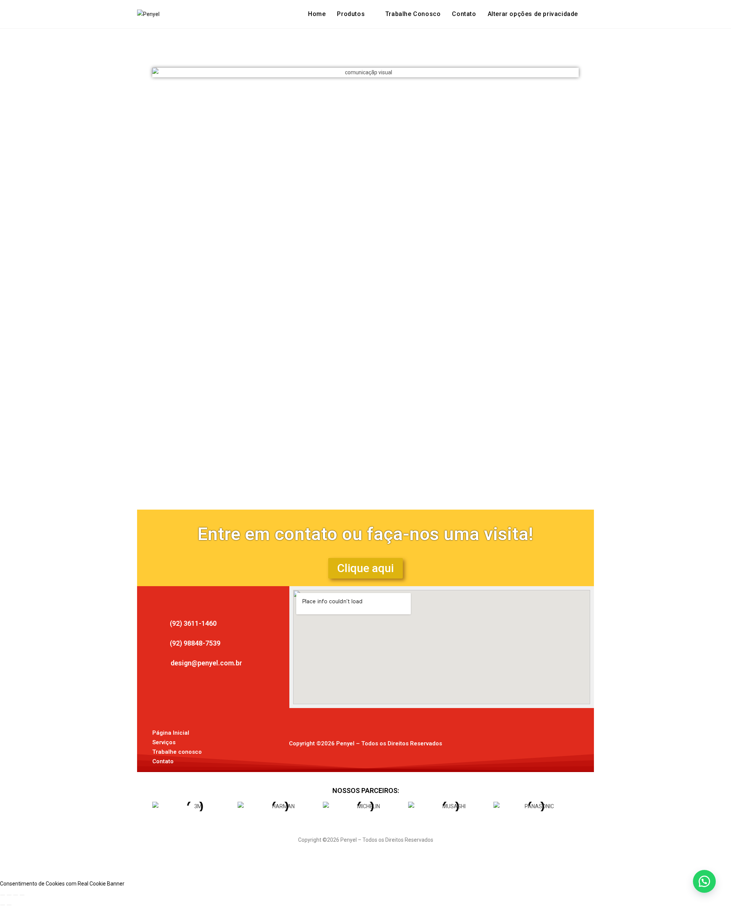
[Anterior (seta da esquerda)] (2, 905)
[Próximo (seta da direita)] (9, 905)
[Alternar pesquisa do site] (592, 14)
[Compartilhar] (15, 895)
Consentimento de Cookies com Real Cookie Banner (62, 884)
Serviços (164, 742)
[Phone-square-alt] (559, 739)
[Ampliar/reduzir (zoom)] (2, 895)
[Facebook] (496, 739)
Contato (163, 761)
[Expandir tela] (9, 895)
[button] (533, 14)
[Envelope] (538, 739)
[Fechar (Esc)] (22, 895)
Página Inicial (170, 732)
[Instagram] (517, 739)
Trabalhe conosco (177, 751)
